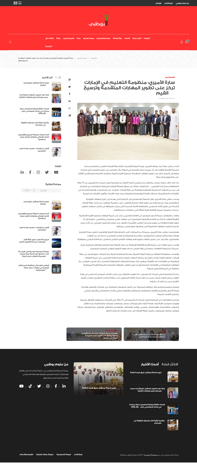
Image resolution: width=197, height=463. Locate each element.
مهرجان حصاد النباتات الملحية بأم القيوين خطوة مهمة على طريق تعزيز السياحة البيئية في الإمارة (100, 335)
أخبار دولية (136, 38)
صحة (79, 38)
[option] (39, 119)
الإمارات (146, 38)
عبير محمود (164, 98)
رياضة (58, 38)
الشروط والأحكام (26, 454)
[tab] (150, 364)
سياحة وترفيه (88, 38)
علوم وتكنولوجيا (103, 38)
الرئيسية (48, 46)
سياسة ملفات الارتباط (44, 454)
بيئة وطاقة (117, 38)
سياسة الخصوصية (64, 454)
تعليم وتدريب (68, 38)
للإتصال (158, 3)
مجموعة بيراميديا (151, 455)
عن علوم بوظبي (182, 3)
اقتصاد (127, 38)
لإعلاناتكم (169, 3)
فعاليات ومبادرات (111, 330)
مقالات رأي (49, 38)
